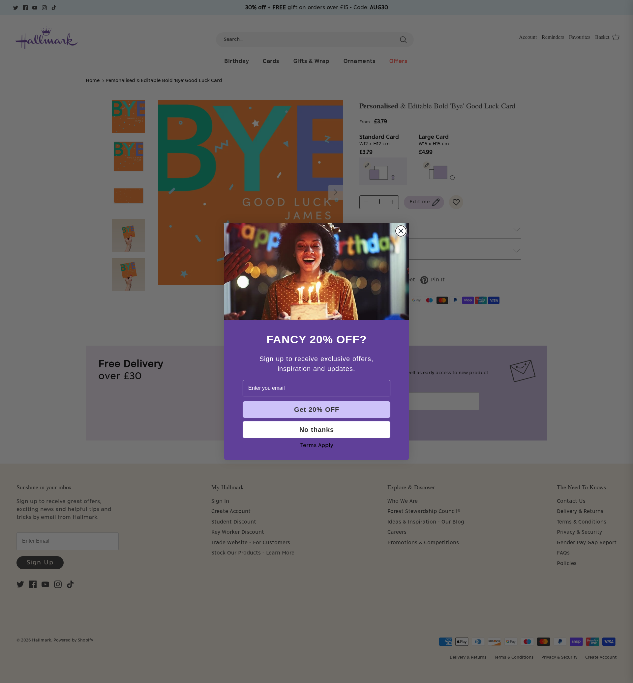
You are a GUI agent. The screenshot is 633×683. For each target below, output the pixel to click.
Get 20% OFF (316, 409)
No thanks (316, 429)
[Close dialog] (401, 231)
